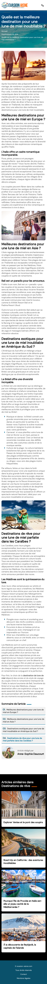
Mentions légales (23, 978)
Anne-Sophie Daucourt (30, 754)
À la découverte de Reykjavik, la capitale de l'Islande (20, 946)
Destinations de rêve (10, 34)
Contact (23, 974)
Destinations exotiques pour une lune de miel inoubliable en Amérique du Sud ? (23, 730)
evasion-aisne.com (24, 966)
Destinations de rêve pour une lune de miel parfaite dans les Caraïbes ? (22, 739)
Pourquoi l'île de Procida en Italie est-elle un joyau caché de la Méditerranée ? (23, 904)
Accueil (4, 31)
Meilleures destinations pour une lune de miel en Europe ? (23, 711)
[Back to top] (40, 977)
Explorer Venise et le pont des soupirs (23, 822)
